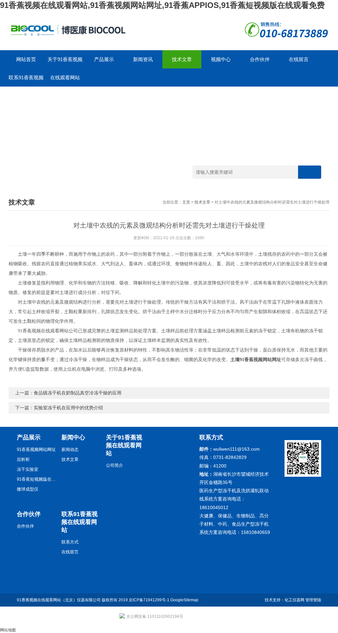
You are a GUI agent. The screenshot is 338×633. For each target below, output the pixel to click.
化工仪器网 (294, 600)
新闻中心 (73, 437)
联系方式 (70, 542)
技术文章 (182, 59)
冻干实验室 (27, 469)
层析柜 (23, 459)
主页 (186, 202)
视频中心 (221, 59)
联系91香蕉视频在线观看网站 (26, 81)
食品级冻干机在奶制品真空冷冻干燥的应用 (77, 392)
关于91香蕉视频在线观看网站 (65, 62)
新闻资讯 (143, 59)
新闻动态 (70, 449)
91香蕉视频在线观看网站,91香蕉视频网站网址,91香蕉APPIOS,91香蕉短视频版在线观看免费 (162, 5)
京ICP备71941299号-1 (149, 600)
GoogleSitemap (184, 600)
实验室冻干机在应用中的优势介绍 (68, 407)
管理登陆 (313, 600)
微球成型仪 (27, 489)
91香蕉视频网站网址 (36, 449)
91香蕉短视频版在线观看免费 (36, 479)
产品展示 (104, 59)
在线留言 (299, 59)
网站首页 (26, 59)
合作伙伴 (260, 59)
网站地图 (8, 630)
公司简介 (114, 465)
